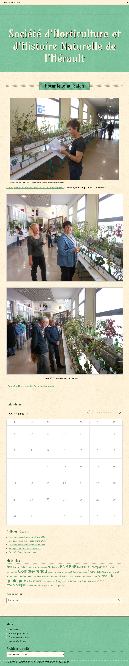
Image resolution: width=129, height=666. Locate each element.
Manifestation (66, 576)
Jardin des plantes (29, 576)
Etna (85, 572)
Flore (91, 571)
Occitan (28, 581)
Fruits (99, 571)
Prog (58, 581)
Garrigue (106, 572)
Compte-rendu (32, 571)
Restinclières (88, 581)
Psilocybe (65, 581)
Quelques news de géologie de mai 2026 (27, 541)
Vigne (58, 586)
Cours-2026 (67, 572)
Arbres (24, 567)
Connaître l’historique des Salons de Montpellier (30, 386)
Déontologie (77, 572)
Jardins (45, 576)
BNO (85, 567)
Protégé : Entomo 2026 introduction (25, 548)
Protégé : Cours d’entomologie (22, 552)
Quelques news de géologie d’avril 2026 (27, 544)
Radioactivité (75, 581)
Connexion (13, 630)
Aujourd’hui (104, 412)
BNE (73, 567)
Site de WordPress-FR (19, 641)
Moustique (87, 577)
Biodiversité (53, 567)
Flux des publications (18, 633)
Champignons (98, 567)
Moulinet (79, 577)
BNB (64, 566)
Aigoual (16, 567)
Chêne (111, 567)
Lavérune (54, 577)
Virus (63, 586)
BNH (79, 567)
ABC (9, 567)
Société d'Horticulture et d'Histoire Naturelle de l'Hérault (64, 46)
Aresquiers (34, 567)
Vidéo (52, 586)
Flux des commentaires (19, 637)
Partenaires (48, 581)
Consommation (54, 572)
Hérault (115, 572)
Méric (94, 577)
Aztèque (44, 567)
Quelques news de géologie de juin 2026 (27, 537)
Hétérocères (11, 577)
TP (35, 586)
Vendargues (43, 585)
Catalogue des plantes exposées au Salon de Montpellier (35, 187)
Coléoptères (11, 572)
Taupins (29, 586)
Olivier (37, 581)
